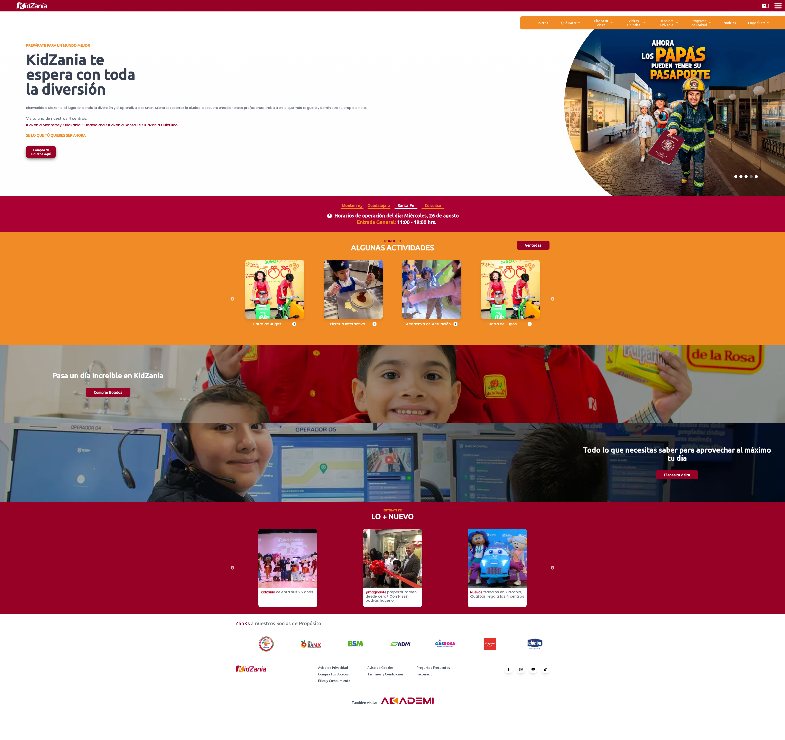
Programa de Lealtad (699, 23)
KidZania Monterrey (44, 124)
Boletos (542, 23)
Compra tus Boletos (333, 674)
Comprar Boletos (108, 392)
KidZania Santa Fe (124, 124)
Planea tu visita (677, 475)
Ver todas (533, 245)
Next (553, 299)
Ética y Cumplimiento (334, 681)
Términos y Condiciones (385, 674)
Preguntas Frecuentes (433, 668)
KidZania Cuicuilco (161, 124)
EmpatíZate (756, 23)
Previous (232, 299)
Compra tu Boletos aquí (41, 152)
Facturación (425, 674)
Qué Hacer (568, 23)
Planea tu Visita (601, 23)
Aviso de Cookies (380, 668)
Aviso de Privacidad (333, 668)
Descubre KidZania (666, 23)
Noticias (730, 23)
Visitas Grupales (633, 23)
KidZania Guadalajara (85, 124)
